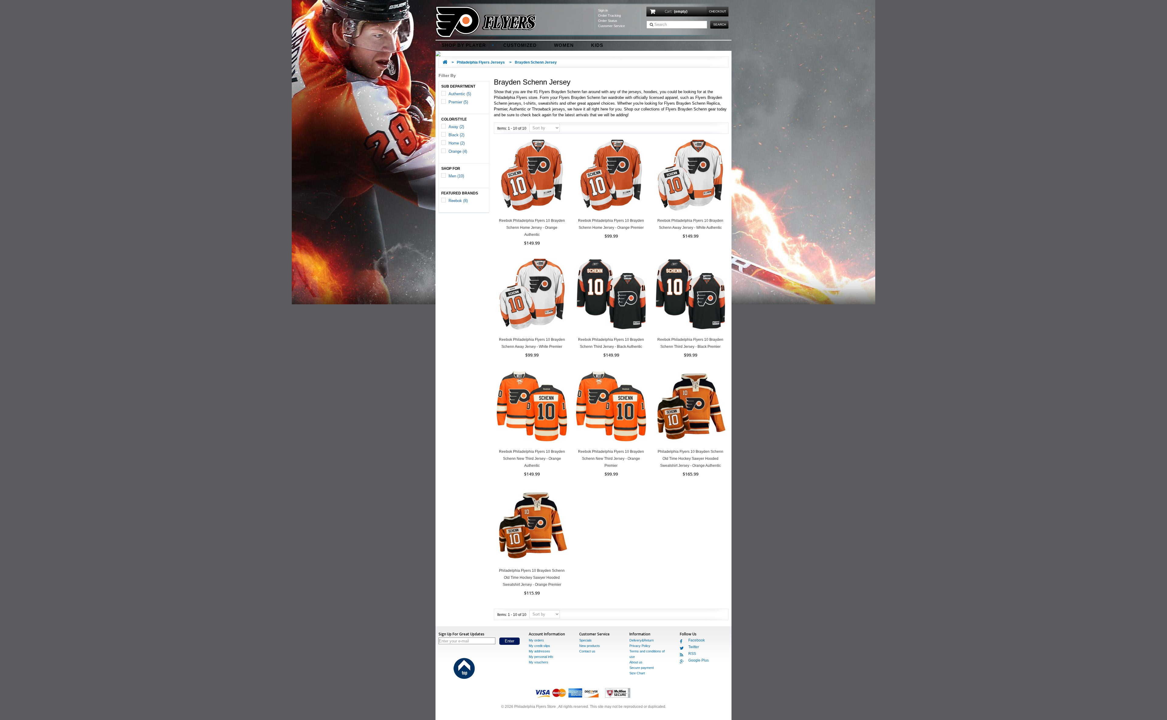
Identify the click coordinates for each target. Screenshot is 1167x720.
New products (589, 646)
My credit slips (539, 646)
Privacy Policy (639, 646)
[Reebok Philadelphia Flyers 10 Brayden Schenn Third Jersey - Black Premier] (690, 294)
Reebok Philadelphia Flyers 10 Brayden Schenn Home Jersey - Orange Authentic (532, 227)
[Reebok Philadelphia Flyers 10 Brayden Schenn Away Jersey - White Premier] (532, 294)
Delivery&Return (641, 640)
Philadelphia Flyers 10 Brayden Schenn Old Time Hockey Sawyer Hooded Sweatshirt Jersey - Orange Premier (532, 577)
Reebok (458, 200)
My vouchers (538, 662)
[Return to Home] (445, 62)
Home (457, 143)
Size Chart (637, 673)
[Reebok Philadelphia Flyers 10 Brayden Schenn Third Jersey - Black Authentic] (611, 294)
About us (635, 662)
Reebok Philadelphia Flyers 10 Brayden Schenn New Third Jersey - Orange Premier (611, 458)
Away (456, 126)
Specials (585, 640)
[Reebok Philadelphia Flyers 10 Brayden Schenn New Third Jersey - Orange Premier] (611, 406)
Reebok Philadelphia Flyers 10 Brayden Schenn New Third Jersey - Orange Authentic (532, 458)
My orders (536, 640)
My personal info (541, 657)
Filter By (447, 75)
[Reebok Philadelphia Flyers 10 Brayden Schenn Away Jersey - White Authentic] (690, 175)
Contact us (587, 651)
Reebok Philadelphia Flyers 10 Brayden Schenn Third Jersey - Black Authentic (611, 343)
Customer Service (611, 26)
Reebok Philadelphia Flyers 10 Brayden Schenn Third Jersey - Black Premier (690, 343)
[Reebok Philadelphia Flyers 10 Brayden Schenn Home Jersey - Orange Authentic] (532, 175)
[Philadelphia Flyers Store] (583, 22)
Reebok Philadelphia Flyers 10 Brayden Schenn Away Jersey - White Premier (532, 343)
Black (456, 135)
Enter (509, 641)
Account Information (547, 634)
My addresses (539, 651)
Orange (458, 151)
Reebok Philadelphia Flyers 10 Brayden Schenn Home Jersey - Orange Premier (611, 224)
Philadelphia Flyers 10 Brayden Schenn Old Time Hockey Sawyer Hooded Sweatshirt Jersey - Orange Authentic (690, 458)
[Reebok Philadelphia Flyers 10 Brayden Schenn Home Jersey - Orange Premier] (611, 175)
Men (456, 176)
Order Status (607, 21)
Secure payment (641, 667)
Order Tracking (609, 15)
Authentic (460, 94)
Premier (458, 102)
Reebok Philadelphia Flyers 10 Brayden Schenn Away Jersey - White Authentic (690, 224)
